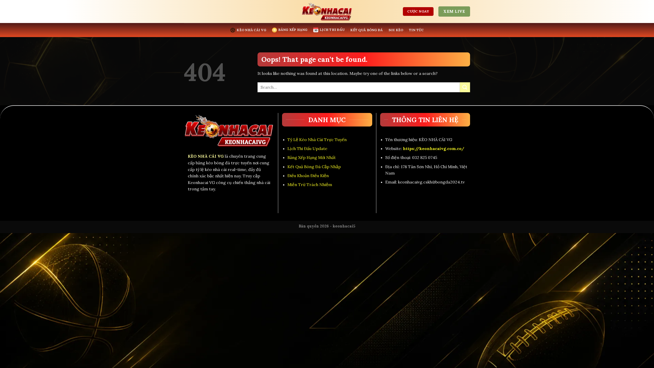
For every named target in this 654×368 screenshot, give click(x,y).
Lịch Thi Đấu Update (307, 148)
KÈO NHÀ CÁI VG (251, 30)
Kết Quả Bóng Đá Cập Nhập (314, 166)
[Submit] (465, 87)
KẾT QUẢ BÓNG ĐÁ (366, 30)
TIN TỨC (416, 30)
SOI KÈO (396, 30)
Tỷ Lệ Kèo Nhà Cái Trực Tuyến (317, 139)
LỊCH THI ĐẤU (332, 30)
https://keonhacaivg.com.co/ (433, 148)
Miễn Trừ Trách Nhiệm (309, 184)
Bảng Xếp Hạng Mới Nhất (311, 157)
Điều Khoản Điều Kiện (308, 175)
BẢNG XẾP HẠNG (292, 30)
